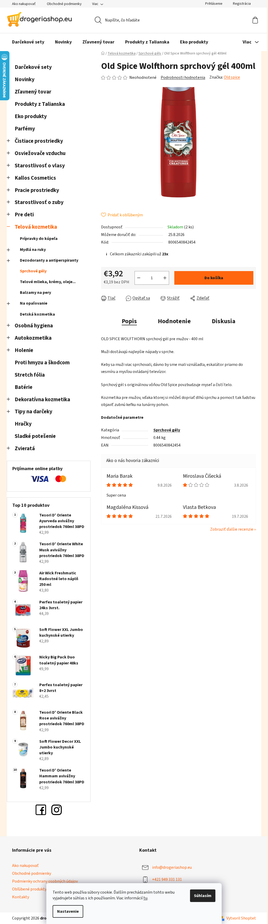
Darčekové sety (33, 67)
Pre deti (24, 214)
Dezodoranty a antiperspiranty (49, 260)
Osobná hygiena (34, 325)
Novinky (25, 79)
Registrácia (242, 3)
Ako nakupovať (24, 4)
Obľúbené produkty (29, 889)
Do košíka (213, 278)
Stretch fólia (30, 375)
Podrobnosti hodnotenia (183, 77)
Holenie (24, 350)
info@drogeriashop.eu (172, 867)
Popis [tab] (129, 321)
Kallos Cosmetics (35, 178)
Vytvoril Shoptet (241, 918)
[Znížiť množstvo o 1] (139, 277)
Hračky (24, 424)
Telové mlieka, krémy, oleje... (48, 282)
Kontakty (20, 897)
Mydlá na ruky (33, 249)
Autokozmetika (33, 338)
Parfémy (25, 129)
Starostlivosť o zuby (39, 202)
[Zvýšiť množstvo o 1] (165, 277)
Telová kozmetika (36, 227)
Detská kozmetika (37, 314)
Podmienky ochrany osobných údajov (45, 881)
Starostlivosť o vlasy (40, 165)
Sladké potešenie (35, 436)
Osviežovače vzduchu (40, 153)
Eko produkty (31, 116)
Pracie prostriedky (37, 190)
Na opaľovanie (33, 303)
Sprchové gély (33, 271)
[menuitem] (28, 42)
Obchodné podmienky (64, 4)
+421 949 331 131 (167, 879)
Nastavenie (68, 911)
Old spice (232, 77)
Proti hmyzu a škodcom (42, 362)
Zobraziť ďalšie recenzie (231, 529)
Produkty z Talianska (40, 104)
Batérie (23, 387)
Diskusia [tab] (223, 321)
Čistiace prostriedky (39, 141)
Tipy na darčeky (33, 411)
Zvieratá (25, 448)
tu (145, 898)
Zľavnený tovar (33, 92)
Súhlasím (202, 896)
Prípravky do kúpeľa (39, 238)
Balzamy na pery (35, 292)
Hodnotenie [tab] (174, 321)
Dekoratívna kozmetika (42, 399)
